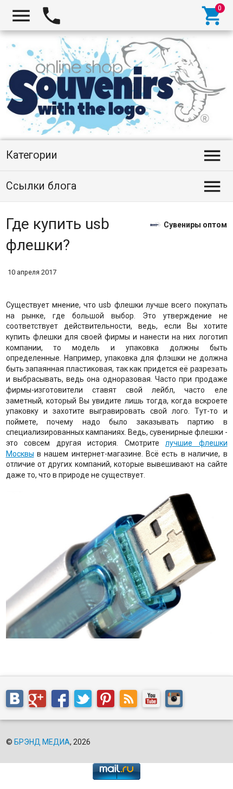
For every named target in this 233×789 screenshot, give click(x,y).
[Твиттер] (85, 700)
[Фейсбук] (62, 700)
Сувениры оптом (195, 224)
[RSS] (131, 700)
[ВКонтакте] (17, 700)
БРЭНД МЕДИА (42, 742)
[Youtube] (154, 700)
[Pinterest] (108, 700)
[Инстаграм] (176, 700)
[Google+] (40, 700)
